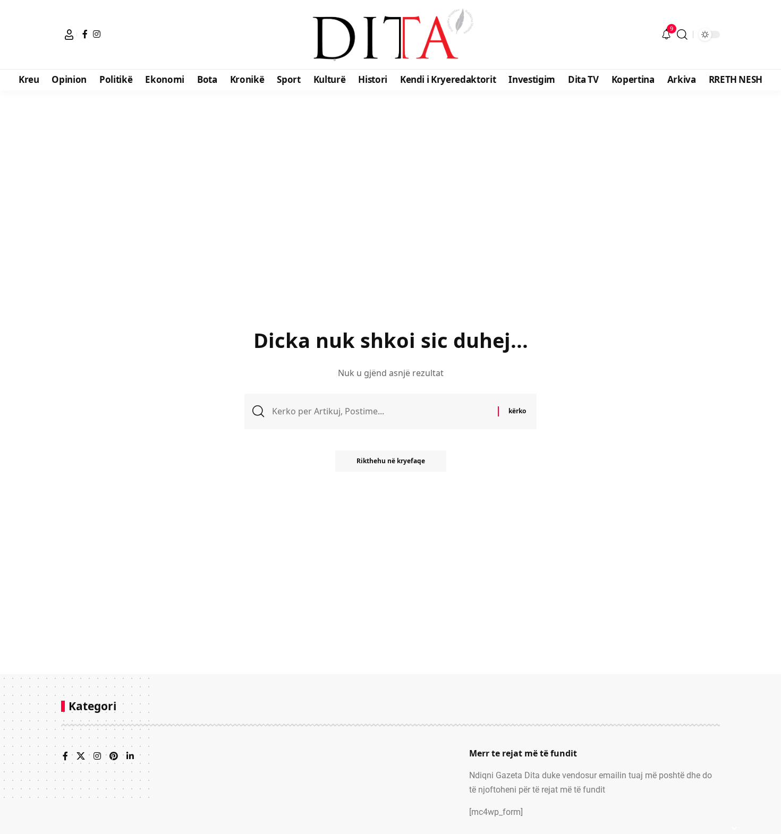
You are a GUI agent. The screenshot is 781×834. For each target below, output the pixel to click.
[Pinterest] (114, 756)
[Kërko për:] (381, 411)
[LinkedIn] (130, 756)
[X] (81, 756)
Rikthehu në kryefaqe (390, 460)
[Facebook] (85, 34)
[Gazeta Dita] (390, 34)
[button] (69, 34)
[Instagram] (96, 34)
